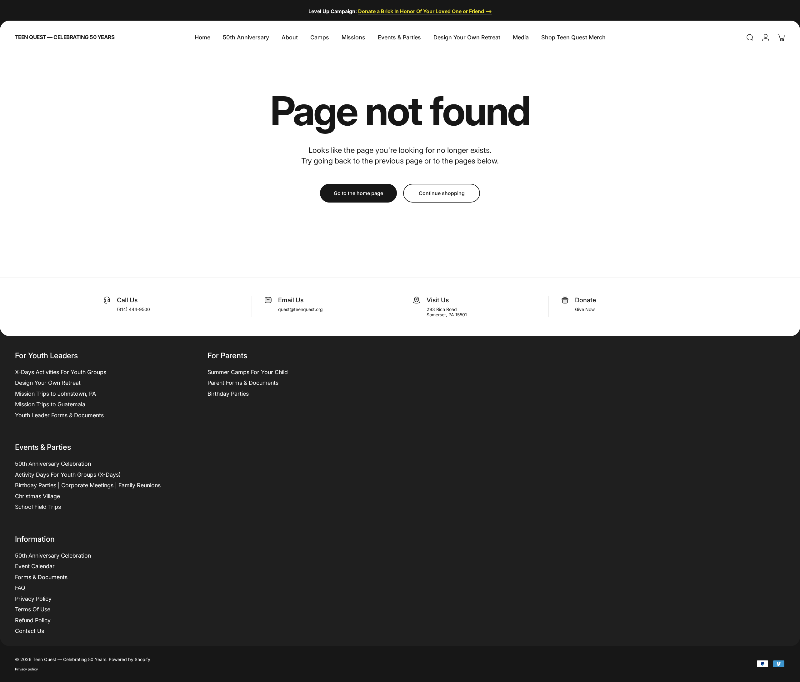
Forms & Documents (41, 577)
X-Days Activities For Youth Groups (60, 372)
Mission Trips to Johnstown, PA (55, 393)
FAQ (20, 587)
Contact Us (29, 631)
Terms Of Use (32, 609)
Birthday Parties (228, 393)
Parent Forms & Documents (243, 382)
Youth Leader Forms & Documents (59, 415)
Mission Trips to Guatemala (50, 404)
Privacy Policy (33, 598)
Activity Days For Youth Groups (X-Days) (68, 474)
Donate (585, 300)
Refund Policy (33, 620)
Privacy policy (26, 669)
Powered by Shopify (129, 659)
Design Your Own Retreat (48, 382)
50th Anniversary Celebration (53, 463)
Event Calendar (35, 566)
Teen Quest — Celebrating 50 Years (64, 37)
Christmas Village (37, 496)
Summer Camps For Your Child (248, 372)
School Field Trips (38, 507)
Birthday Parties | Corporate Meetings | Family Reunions (88, 485)
